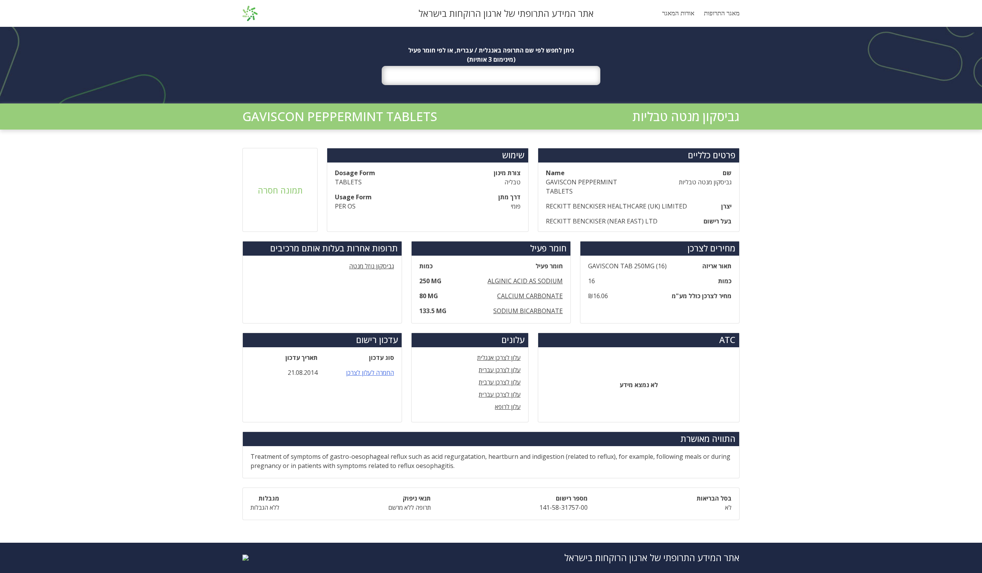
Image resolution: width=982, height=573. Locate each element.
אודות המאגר (678, 13)
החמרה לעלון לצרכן (370, 372)
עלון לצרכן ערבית (500, 382)
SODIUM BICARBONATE (528, 311)
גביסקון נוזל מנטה (371, 266)
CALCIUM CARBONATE (530, 296)
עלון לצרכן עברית (500, 370)
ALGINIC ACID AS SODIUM (525, 281)
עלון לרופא (508, 406)
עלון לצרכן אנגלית (499, 357)
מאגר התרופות (722, 13)
